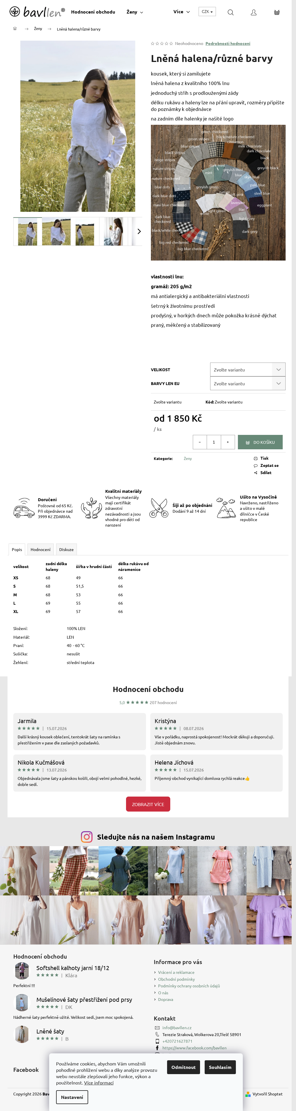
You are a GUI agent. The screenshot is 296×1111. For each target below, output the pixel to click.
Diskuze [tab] (66, 549)
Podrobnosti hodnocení (228, 43)
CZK (206, 11)
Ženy (188, 458)
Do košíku (264, 442)
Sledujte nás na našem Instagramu (156, 836)
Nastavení (72, 1097)
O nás (163, 992)
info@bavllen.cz (177, 1027)
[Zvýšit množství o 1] (228, 442)
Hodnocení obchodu (148, 689)
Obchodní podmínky (176, 979)
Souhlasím (220, 1067)
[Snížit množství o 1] (200, 442)
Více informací (99, 1082)
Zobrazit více (148, 804)
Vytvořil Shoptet (268, 1093)
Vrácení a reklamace (176, 972)
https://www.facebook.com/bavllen (194, 1047)
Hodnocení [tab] (41, 549)
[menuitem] (93, 11)
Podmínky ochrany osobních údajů (189, 985)
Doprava (165, 999)
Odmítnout (183, 1067)
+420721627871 (177, 1041)
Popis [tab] (17, 549)
